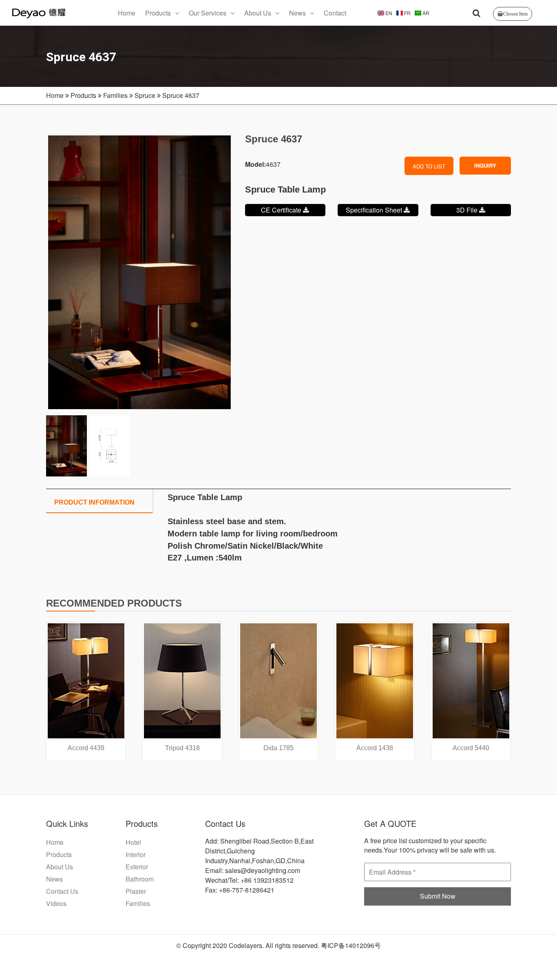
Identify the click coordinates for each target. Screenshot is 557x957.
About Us (257, 13)
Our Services (207, 13)
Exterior (137, 866)
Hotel (133, 842)
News (297, 13)
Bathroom (140, 879)
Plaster (136, 891)
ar (425, 12)
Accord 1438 (374, 747)
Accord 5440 (471, 747)
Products (158, 13)
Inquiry (485, 165)
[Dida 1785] (278, 680)
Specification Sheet (375, 210)
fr (407, 12)
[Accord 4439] (86, 680)
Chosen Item (515, 13)
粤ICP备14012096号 (351, 945)
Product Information (94, 502)
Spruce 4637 (180, 95)
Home (126, 13)
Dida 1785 (278, 747)
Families (115, 95)
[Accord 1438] (374, 680)
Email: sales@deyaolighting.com (252, 870)
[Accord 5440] (471, 680)
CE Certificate (282, 210)
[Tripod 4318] (182, 680)
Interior (136, 854)
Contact (335, 13)
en (388, 12)
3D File (467, 210)
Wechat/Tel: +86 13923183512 (249, 880)
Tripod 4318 (182, 747)
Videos (56, 903)
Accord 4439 (86, 747)
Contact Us (62, 891)
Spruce (145, 95)
